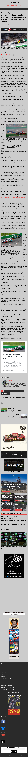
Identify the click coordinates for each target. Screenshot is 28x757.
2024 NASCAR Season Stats (7, 680)
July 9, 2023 (5, 24)
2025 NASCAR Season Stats (7, 678)
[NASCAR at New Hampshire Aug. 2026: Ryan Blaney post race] (14, 539)
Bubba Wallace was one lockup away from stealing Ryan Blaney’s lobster (7, 497)
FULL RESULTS (5, 55)
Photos (2, 674)
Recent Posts (9, 377)
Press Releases (4, 672)
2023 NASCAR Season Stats (7, 683)
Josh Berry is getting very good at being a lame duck (20, 497)
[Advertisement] (14, 596)
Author (3, 377)
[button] (26, 9)
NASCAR (21, 391)
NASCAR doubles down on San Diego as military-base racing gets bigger (13, 487)
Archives (3, 676)
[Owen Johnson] (5, 385)
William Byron (5, 393)
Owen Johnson (12, 24)
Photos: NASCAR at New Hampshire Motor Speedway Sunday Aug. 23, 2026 (20, 506)
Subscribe (14, 616)
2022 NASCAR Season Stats (7, 685)
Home (2, 668)
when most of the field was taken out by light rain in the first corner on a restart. (13, 197)
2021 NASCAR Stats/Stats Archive (8, 687)
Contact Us (3, 663)
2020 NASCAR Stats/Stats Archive (8, 689)
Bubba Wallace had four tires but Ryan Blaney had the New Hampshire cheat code (7, 506)
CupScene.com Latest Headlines (12, 513)
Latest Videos (4, 670)
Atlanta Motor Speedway (11, 391)
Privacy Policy (4, 665)
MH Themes (22, 755)
